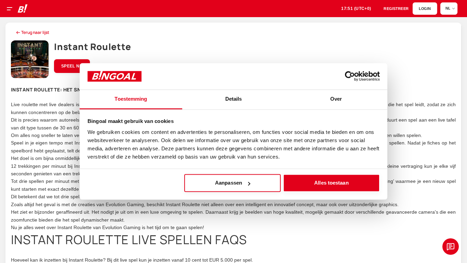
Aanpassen (228, 183)
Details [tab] (233, 99)
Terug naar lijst (35, 32)
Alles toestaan (331, 183)
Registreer (396, 9)
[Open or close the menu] (12, 9)
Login (425, 9)
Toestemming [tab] (131, 99)
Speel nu (72, 66)
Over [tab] (336, 99)
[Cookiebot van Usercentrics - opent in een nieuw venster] (350, 76)
